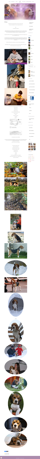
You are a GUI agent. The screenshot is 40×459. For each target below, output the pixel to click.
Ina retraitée (30, 127)
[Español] (32, 156)
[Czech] (32, 160)
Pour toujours (31, 26)
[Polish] (29, 159)
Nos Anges (8, 20)
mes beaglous (12, 1)
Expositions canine (31, 66)
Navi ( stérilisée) (31, 136)
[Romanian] (33, 158)
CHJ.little (30, 110)
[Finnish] (33, 159)
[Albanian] (30, 161)
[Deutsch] (32, 157)
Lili (29, 139)
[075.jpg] (16, 237)
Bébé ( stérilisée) (31, 130)
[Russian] (30, 158)
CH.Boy (30, 107)
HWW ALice (32, 45)
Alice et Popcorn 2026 (33, 75)
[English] (30, 156)
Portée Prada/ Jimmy (32, 89)
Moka (31, 62)
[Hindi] (32, 159)
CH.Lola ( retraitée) (31, 133)
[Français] (29, 156)
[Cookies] (1, 457)
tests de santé (24, 1)
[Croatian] (33, 160)
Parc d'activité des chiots (31, 119)
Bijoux (32, 59)
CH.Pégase (32, 40)
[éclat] (15, 169)
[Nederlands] (33, 157)
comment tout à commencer (31, 23)
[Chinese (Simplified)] (29, 161)
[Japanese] (33, 156)
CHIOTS (17, 1)
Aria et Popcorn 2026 (33, 72)
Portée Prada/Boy (31, 92)
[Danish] (30, 160)
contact (33, 1)
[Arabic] (29, 157)
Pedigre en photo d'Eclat (15, 115)
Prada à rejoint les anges (31, 104)
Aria (31, 48)
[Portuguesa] (29, 158)
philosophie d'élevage (28, 1)
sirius (31, 56)
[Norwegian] (30, 159)
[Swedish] (32, 158)
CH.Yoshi (32, 53)
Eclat (30, 113)
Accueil (9, 1)
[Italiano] (30, 157)
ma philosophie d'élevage (31, 29)
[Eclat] (15, 201)
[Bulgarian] (29, 160)
